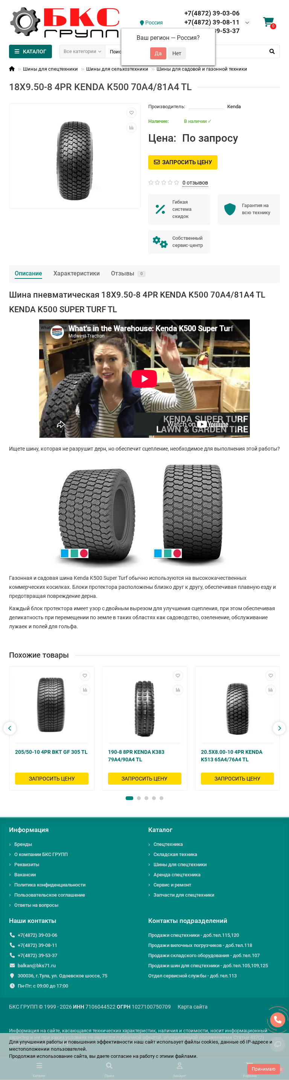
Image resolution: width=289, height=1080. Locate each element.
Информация (29, 829)
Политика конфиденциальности (49, 885)
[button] (129, 798)
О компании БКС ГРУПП (41, 854)
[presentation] (9, 728)
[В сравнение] (131, 128)
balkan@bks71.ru (37, 965)
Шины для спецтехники (50, 69)
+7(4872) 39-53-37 (37, 955)
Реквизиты (26, 864)
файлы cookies (201, 1042)
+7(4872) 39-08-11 (212, 22)
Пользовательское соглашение (49, 895)
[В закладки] (131, 112)
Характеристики (76, 273)
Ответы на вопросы (36, 905)
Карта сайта (193, 1007)
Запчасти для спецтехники (184, 895)
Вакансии (25, 874)
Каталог (160, 829)
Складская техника (175, 854)
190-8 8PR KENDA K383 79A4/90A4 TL (136, 755)
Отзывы (127, 273)
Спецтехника (168, 844)
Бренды (23, 844)
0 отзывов (195, 183)
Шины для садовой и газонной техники (202, 69)
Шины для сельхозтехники (117, 69)
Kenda (234, 106)
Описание (28, 273)
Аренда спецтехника (177, 874)
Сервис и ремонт (172, 885)
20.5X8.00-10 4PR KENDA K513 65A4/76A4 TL (231, 755)
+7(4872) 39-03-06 (212, 13)
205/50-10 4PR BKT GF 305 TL (51, 752)
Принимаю (263, 1069)
